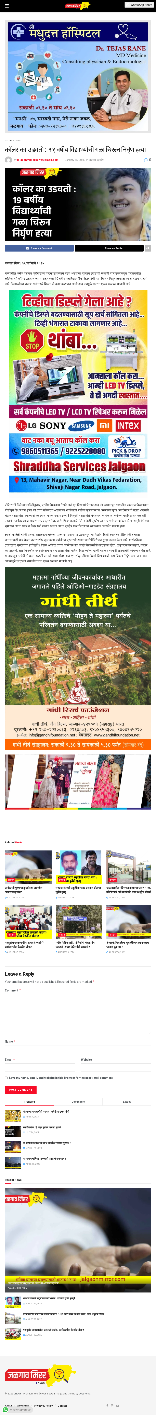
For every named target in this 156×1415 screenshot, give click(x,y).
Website (86, 1059)
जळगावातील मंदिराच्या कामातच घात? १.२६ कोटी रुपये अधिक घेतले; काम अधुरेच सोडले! (64, 1314)
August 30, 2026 (15, 952)
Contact (62, 1405)
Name (10, 1041)
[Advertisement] (78, 826)
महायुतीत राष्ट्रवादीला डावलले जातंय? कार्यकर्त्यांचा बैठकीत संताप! (53, 1329)
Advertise (23, 1405)
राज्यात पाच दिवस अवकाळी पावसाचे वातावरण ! (44, 1158)
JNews (18, 1393)
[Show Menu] (7, 6)
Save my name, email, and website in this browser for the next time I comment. (61, 1077)
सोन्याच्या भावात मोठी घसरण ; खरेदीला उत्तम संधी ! (46, 1111)
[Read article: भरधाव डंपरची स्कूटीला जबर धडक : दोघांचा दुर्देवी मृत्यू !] (79, 867)
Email (10, 1060)
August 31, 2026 (15, 897)
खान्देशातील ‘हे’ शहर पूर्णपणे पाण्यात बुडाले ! (43, 1127)
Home (8, 140)
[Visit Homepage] (77, 6)
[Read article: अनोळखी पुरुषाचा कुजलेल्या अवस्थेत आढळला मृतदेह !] (28, 867)
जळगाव (18, 140)
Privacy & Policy (43, 1405)
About (8, 1405)
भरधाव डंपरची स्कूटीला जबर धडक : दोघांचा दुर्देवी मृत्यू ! (49, 1298)
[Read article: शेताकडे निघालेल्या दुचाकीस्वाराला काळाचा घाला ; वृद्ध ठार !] (129, 922)
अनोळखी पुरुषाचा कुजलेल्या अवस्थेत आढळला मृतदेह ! (33, 1283)
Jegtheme (84, 1393)
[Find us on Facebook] (107, 1405)
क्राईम (100, 159)
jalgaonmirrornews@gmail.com (37, 159)
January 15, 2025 (74, 159)
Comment (13, 990)
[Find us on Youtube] (117, 1405)
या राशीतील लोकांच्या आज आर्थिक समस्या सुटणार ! (47, 1143)
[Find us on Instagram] (112, 1405)
